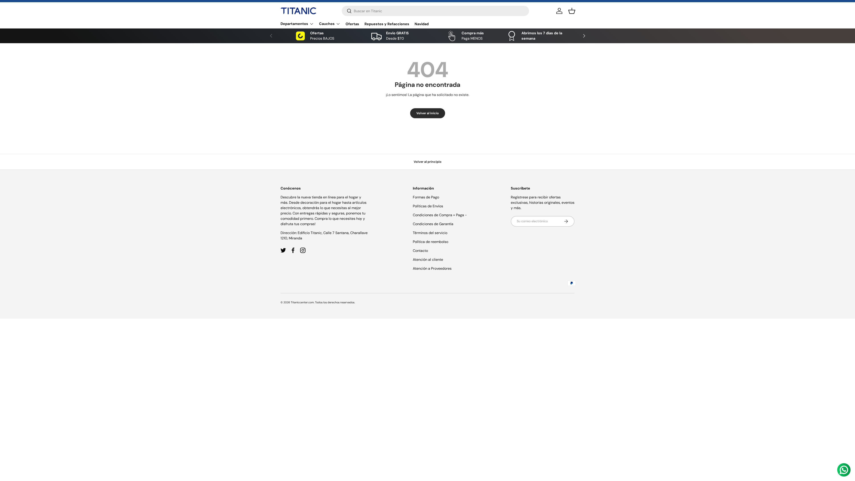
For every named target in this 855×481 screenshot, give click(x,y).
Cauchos (327, 23)
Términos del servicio (430, 232)
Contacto (420, 250)
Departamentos (294, 23)
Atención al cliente (428, 259)
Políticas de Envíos (428, 206)
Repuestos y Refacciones (386, 24)
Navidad (422, 24)
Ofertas (352, 24)
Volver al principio (428, 162)
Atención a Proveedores (432, 268)
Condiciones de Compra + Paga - (440, 215)
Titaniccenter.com (302, 302)
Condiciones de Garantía (433, 224)
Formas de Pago (426, 197)
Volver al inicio (427, 113)
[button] (572, 11)
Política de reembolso (430, 241)
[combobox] (435, 11)
